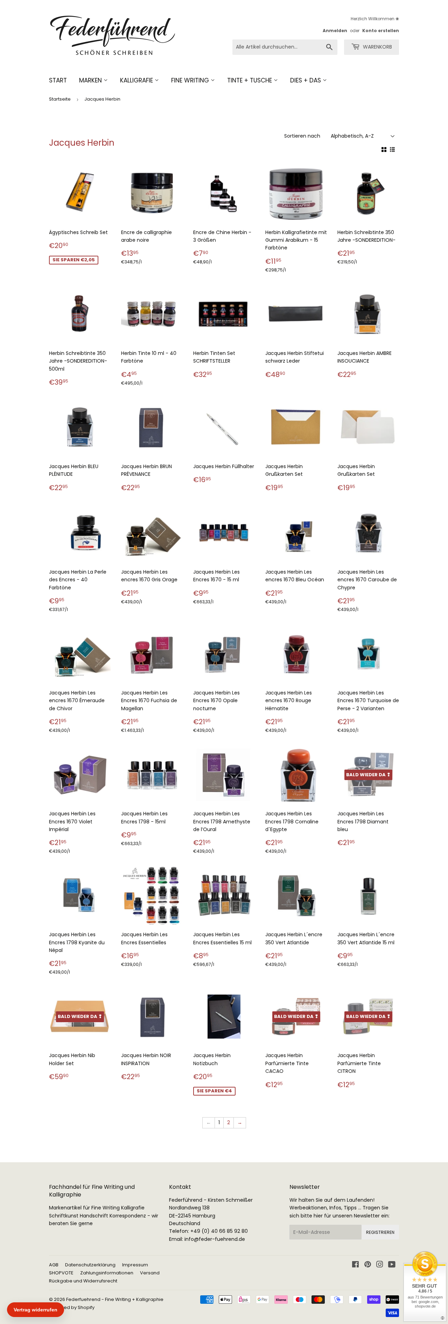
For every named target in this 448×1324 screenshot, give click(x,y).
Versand (150, 1273)
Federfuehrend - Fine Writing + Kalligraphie (114, 1299)
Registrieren (380, 1232)
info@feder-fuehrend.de (214, 1239)
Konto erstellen (380, 31)
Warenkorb (377, 46)
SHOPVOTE (61, 1273)
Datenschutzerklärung (90, 1264)
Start (58, 80)
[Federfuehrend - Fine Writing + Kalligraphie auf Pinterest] (367, 1265)
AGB (53, 1264)
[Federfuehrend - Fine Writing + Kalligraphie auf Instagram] (379, 1265)
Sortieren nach (302, 135)
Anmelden (335, 31)
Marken (91, 80)
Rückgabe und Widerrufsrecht (83, 1281)
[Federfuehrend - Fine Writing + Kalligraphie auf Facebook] (355, 1265)
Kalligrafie (137, 80)
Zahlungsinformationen (106, 1273)
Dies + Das (306, 80)
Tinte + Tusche (250, 80)
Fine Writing (191, 80)
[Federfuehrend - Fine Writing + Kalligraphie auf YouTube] (392, 1265)
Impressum (135, 1264)
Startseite (60, 99)
